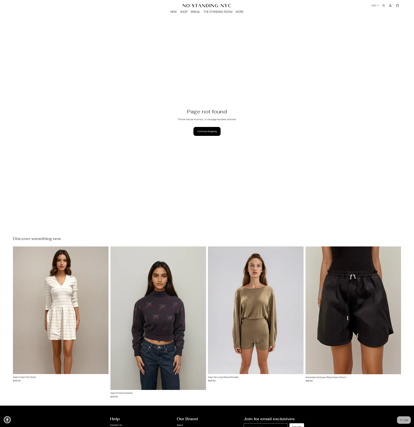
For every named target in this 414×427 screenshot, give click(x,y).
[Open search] (383, 5)
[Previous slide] (310, 310)
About (180, 425)
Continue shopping (207, 131)
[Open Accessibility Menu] (7, 420)
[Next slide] (396, 310)
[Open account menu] (390, 5)
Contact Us (116, 425)
